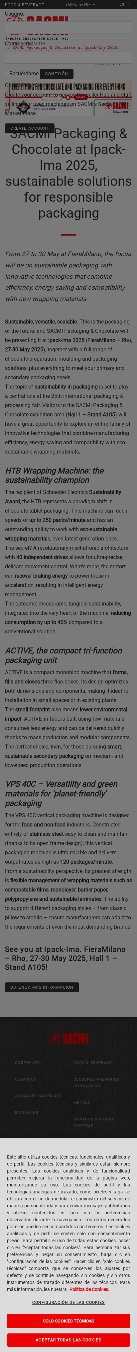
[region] (68, 1245)
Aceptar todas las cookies (68, 1340)
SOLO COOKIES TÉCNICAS (68, 1320)
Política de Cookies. (89, 1289)
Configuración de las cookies (68, 1302)
